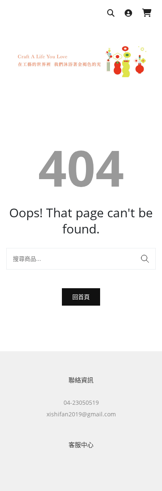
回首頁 (81, 297)
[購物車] (147, 13)
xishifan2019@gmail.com (81, 414)
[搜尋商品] (111, 13)
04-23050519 (81, 402)
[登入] (128, 13)
